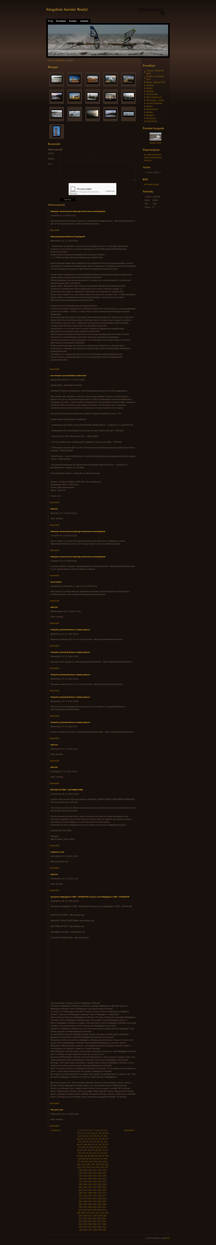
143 (85, 1181)
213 (102, 1213)
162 (89, 1190)
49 (89, 1144)
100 (90, 1162)
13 (82, 1133)
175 (94, 1196)
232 (104, 1221)
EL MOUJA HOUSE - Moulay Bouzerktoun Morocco (153, 158)
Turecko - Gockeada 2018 (155, 77)
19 (103, 1133)
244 (104, 1227)
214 (106, 1213)
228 (85, 1221)
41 (91, 1142)
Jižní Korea (151, 118)
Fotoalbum (61, 20)
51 (96, 1144)
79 (105, 1153)
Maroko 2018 (155, 143)
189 (104, 1201)
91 (87, 1159)
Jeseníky (150, 85)
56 (83, 1147)
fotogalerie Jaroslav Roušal (67, 9)
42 (94, 1142)
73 (83, 1153)
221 (80, 1218)
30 (82, 1139)
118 (80, 1170)
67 (93, 1150)
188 (99, 1201)
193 (94, 1204)
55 (80, 1147)
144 (89, 1181)
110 (106, 1164)
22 (83, 1136)
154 (80, 1187)
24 (91, 1136)
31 (85, 1139)
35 (100, 1139)
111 (79, 1167)
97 (79, 1162)
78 (102, 1153)
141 (104, 1179)
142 (80, 1181)
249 (99, 1230)
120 (90, 1170)
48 (85, 1144)
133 (94, 1176)
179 (85, 1198)
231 (99, 1221)
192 (89, 1204)
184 (80, 1201)
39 (83, 1142)
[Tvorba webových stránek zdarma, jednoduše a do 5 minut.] (163, 1238)
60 (98, 1147)
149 (85, 1184)
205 (94, 1210)
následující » (129, 1130)
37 (107, 1139)
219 (99, 1216)
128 (99, 1173)
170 (99, 1193)
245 (80, 1230)
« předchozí (55, 1130)
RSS (168, 1238)
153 (104, 1184)
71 (107, 1150)
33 (93, 1139)
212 (97, 1213)
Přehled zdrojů (152, 184)
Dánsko (149, 112)
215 (80, 1216)
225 (99, 1218)
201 (104, 1207)
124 (80, 1173)
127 (94, 1173)
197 (85, 1207)
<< (146, 172)
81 (82, 1156)
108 (97, 1164)
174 (89, 1196)
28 (105, 1136)
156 (89, 1187)
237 (99, 1224)
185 (85, 1201)
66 (89, 1150)
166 (80, 1193)
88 (107, 1156)
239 (80, 1227)
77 (98, 1153)
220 (104, 1216)
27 (102, 1136)
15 (89, 1133)
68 (96, 1150)
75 (91, 1153)
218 (95, 1216)
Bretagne (150, 115)
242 (94, 1227)
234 (85, 1224)
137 (85, 1179)
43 (98, 1142)
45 (105, 1142)
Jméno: (51, 153)
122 (99, 1170)
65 (85, 1150)
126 (89, 1173)
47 (82, 1144)
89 (80, 1159)
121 (94, 1170)
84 (93, 1156)
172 (80, 1196)
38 (80, 1142)
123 (104, 1170)
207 (104, 1210)
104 (78, 1164)
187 (94, 1201)
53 (103, 1144)
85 (96, 1156)
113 (88, 1167)
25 (94, 1136)
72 (80, 1153)
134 (99, 1176)
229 (89, 1221)
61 (102, 1147)
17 (96, 1133)
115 (97, 1167)
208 (78, 1213)
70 (103, 1150)
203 (85, 1210)
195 (104, 1204)
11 (105, 1130)
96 (105, 1159)
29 (78, 1139)
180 (89, 1198)
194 (99, 1204)
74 (87, 1153)
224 (94, 1218)
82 (85, 1156)
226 (104, 1218)
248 (95, 1230)
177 (104, 1196)
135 (104, 1176)
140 (99, 1179)
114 (93, 1167)
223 (89, 1218)
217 (90, 1216)
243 (99, 1227)
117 (106, 1167)
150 (89, 1184)
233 (80, 1224)
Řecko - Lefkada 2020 (155, 82)
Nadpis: (51, 159)
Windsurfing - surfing (155, 100)
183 (104, 1198)
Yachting (150, 91)
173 (85, 1196)
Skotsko (149, 106)
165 (104, 1190)
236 (94, 1224)
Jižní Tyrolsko (152, 94)
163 (94, 1190)
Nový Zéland (151, 121)
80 (78, 1156)
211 (92, 1213)
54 (107, 1144)
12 (78, 1133)
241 (89, 1227)
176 (99, 1196)
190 (80, 1204)
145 (94, 1181)
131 (85, 1176)
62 (105, 1147)
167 (85, 1193)
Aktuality (84, 20)
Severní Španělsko (154, 103)
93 (94, 1159)
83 (89, 1156)
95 (102, 1159)
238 (104, 1224)
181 (94, 1198)
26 (98, 1136)
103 (104, 1162)
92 (91, 1159)
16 (93, 1133)
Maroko (149, 88)
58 (91, 1147)
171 (104, 1193)
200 (99, 1207)
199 (94, 1207)
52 (100, 1144)
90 (83, 1159)
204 (89, 1210)
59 (94, 1147)
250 (104, 1230)
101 (95, 1162)
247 (90, 1230)
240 (85, 1227)
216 (85, 1216)
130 (80, 1176)
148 (80, 1184)
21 (80, 1136)
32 (89, 1139)
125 (85, 1173)
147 (104, 1181)
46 (78, 1144)
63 (78, 1150)
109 (102, 1164)
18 (100, 1133)
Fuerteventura (152, 109)
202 (80, 1210)
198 (89, 1207)
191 (85, 1204)
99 (86, 1162)
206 (99, 1210)
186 (89, 1201)
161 (85, 1190)
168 (89, 1193)
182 (99, 1198)
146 (99, 1181)
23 (87, 1136)
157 (94, 1187)
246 (85, 1230)
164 (99, 1190)
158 (99, 1187)
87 (103, 1156)
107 (92, 1164)
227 (80, 1221)
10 (102, 1130)
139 (94, 1179)
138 (89, 1179)
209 (83, 1213)
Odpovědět (54, 230)
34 (96, 1139)
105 (83, 1164)
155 (85, 1187)
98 (83, 1162)
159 (104, 1187)
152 (99, 1184)
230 (94, 1221)
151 (94, 1184)
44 (102, 1142)
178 (80, 1198)
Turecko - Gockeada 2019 (155, 72)
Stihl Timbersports (154, 97)
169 (94, 1193)
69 (100, 1150)
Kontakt (73, 20)
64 (82, 1150)
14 (85, 1133)
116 (102, 1167)
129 (104, 1173)
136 (80, 1179)
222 (85, 1218)
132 (89, 1176)
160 (80, 1190)
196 (80, 1207)
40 (87, 1142)
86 (100, 1156)
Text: (50, 164)
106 (88, 1164)
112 (83, 1167)
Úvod (50, 20)
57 (87, 1147)
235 (89, 1224)
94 (98, 1159)
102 (100, 1162)
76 (94, 1153)
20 (107, 1133)
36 (103, 1139)
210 (88, 1213)
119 (85, 1170)
